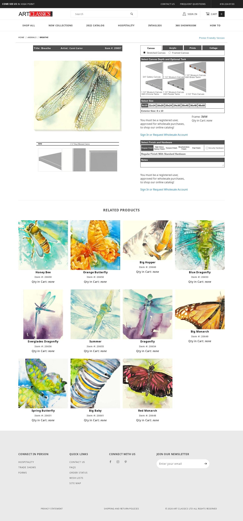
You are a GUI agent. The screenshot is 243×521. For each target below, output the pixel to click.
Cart (216, 14)
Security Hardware (216, 148)
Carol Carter (76, 48)
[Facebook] (112, 463)
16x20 (160, 105)
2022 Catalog (95, 25)
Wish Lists (76, 477)
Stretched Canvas (156, 52)
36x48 (193, 105)
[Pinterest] (127, 463)
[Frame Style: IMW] (77, 156)
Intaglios (155, 25)
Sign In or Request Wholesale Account (164, 135)
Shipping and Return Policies (121, 508)
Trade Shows (27, 467)
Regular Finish (147, 148)
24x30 (177, 105)
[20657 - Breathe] (78, 95)
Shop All (28, 25)
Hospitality (126, 25)
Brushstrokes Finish (184, 148)
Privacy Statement (52, 508)
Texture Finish (171, 148)
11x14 (152, 105)
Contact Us (168, 3)
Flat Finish (196, 148)
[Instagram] (119, 463)
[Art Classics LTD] (35, 13)
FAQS (72, 467)
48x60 (201, 105)
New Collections (61, 25)
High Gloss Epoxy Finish (159, 148)
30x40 (185, 105)
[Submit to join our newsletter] (205, 463)
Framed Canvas (180, 52)
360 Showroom (186, 25)
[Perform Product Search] (132, 14)
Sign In (192, 14)
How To (215, 25)
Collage (213, 48)
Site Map (75, 483)
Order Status (78, 472)
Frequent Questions (193, 3)
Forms (22, 472)
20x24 (168, 105)
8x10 (144, 105)
